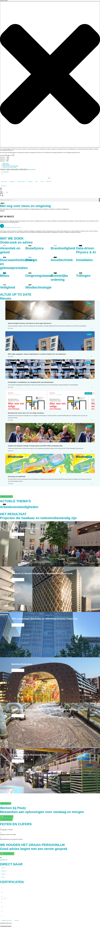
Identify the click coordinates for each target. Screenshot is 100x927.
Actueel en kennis (21, 181)
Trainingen (30, 181)
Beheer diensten (6, 164)
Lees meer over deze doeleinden (10, 167)
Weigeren (8, 169)
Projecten (3, 874)
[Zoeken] (99, 200)
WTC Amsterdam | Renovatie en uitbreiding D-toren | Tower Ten (44, 619)
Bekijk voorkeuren (15, 169)
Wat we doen (4, 181)
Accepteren (3, 169)
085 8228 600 (3, 860)
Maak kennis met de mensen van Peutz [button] (12, 227)
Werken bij (48, 181)
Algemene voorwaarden (6, 920)
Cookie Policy (6, 171)
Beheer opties (6, 163)
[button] (50, 74)
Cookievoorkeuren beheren (6, 926)
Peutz (36, 181)
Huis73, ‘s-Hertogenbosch (25, 528)
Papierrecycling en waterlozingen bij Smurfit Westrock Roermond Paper (48, 709)
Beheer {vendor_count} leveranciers (10, 165)
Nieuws (3, 877)
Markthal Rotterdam (21, 664)
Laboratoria (12, 181)
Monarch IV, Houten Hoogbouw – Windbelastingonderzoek (42, 573)
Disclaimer (16, 920)
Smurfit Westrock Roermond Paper (29, 755)
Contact (42, 181)
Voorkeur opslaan (23, 169)
